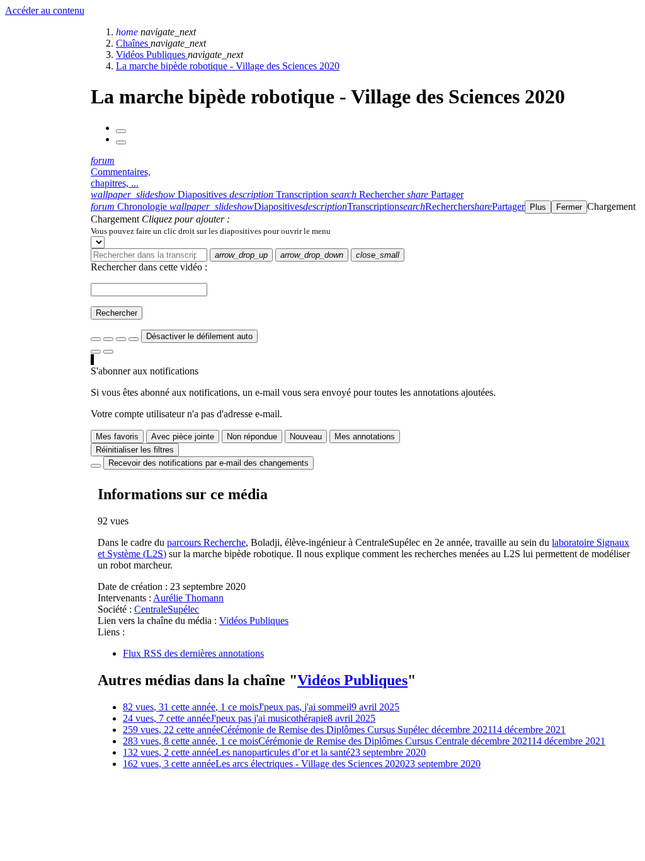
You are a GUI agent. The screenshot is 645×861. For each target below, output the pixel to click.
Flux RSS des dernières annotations (193, 653)
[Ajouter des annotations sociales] (96, 352)
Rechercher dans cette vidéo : (149, 267)
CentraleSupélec (166, 609)
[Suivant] (121, 142)
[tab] (160, 194)
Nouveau (306, 436)
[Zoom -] (121, 339)
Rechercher (116, 313)
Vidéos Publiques (152, 54)
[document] (365, 230)
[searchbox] (149, 255)
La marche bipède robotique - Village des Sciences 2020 (228, 66)
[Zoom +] (133, 339)
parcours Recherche (206, 542)
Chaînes (133, 43)
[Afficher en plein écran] (96, 339)
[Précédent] (121, 131)
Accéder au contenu (44, 10)
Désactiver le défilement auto (199, 336)
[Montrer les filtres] (108, 339)
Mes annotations (364, 436)
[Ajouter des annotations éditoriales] (108, 352)
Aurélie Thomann (188, 597)
